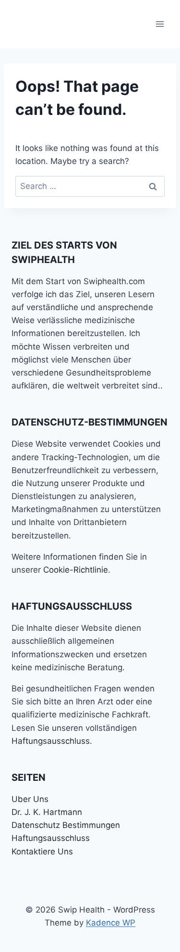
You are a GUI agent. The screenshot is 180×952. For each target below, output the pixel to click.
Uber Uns (30, 799)
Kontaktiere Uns (42, 851)
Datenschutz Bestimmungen (66, 825)
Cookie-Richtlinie (75, 570)
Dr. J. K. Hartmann (47, 812)
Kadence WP (110, 922)
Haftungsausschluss (51, 741)
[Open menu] (159, 23)
